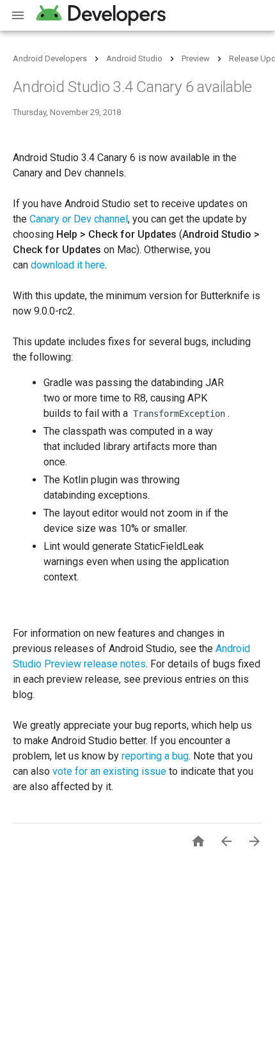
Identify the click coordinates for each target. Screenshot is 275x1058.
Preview (196, 58)
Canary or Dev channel (78, 219)
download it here (68, 265)
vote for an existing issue (109, 771)
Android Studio (134, 58)
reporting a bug (155, 756)
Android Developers (50, 58)
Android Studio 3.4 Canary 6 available (132, 87)
